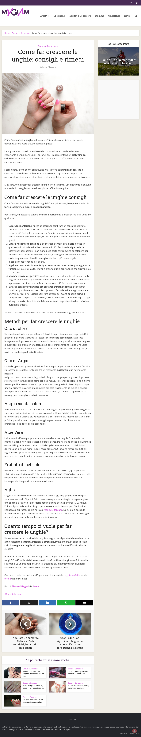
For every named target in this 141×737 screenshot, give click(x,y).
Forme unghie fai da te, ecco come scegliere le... (33, 686)
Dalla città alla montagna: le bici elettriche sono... (118, 61)
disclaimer (59, 729)
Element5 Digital (20, 586)
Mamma (99, 15)
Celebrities (114, 15)
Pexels (35, 586)
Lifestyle (45, 15)
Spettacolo (59, 15)
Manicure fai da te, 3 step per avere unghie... (78, 686)
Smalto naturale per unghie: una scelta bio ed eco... (33, 673)
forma (7, 578)
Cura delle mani (14, 594)
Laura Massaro (49, 67)
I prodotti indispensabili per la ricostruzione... (78, 672)
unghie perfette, (72, 575)
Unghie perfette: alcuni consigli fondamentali (33, 700)
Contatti (123, 733)
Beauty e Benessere (80, 15)
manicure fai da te (53, 509)
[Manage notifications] (134, 731)
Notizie (72, 719)
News (127, 15)
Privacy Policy (133, 733)
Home (7, 33)
